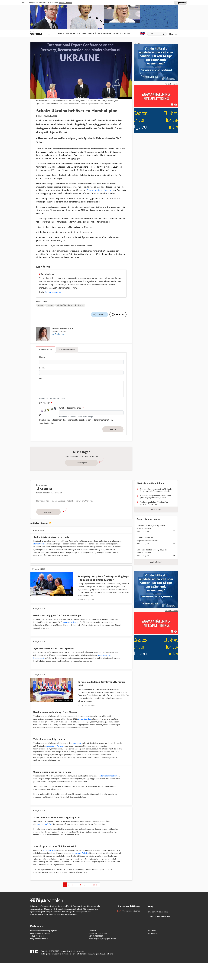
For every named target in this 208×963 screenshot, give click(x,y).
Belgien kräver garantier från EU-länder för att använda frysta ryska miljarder (156, 490)
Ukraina (40, 305)
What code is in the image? (71, 407)
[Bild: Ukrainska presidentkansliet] (51, 584)
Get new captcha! (40, 415)
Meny (171, 34)
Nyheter (61, 33)
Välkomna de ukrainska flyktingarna (152, 550)
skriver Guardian (40, 544)
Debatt (116, 33)
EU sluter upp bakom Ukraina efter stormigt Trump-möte (154, 503)
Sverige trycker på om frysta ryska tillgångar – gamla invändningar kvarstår (104, 578)
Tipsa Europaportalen (156, 916)
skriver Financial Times (109, 776)
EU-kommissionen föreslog (99, 190)
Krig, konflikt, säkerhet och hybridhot (70, 305)
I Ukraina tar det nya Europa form (151, 525)
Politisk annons (171, 84)
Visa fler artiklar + (156, 509)
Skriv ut (120, 314)
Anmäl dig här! (81, 463)
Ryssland (50, 305)
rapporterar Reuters (70, 622)
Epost (42, 367)
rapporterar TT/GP (44, 824)
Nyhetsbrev (152, 912)
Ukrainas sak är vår (145, 537)
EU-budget (81, 33)
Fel (40, 378)
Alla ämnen (125, 33)
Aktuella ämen (162, 912)
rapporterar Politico (54, 746)
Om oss (167, 916)
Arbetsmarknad (104, 33)
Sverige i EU (70, 33)
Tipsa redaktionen (67, 349)
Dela (101, 314)
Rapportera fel (45, 349)
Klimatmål (92, 33)
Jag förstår (180, 2)
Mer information (65, 2)
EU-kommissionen (53, 292)
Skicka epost (60, 334)
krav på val (77, 743)
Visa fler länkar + (156, 562)
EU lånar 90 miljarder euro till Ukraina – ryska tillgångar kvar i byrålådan (156, 497)
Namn (42, 357)
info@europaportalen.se (131, 911)
